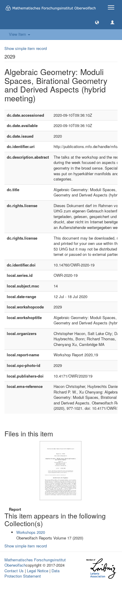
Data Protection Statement (32, 573)
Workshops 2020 (30, 532)
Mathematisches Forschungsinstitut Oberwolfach (35, 562)
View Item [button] (18, 34)
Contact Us (14, 570)
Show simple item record (25, 48)
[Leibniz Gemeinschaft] (101, 568)
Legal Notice (37, 570)
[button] (97, 22)
